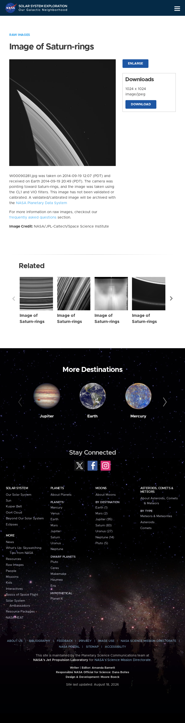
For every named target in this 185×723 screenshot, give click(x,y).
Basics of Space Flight (22, 594)
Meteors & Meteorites (156, 516)
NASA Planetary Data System (41, 203)
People (11, 571)
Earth (92, 416)
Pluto (54, 562)
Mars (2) (101, 513)
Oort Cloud (14, 512)
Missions (12, 576)
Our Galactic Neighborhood (43, 11)
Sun (8, 500)
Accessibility (115, 646)
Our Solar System (18, 494)
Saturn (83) (103, 525)
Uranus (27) (104, 531)
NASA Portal (69, 646)
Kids (9, 582)
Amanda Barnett (103, 667)
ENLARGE (135, 63)
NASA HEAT (15, 617)
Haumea (57, 579)
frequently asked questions (32, 217)
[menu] (177, 9)
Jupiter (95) (103, 519)
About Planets (61, 494)
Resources (13, 559)
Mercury (138, 416)
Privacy (85, 641)
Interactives (14, 588)
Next (171, 298)
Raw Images (19, 35)
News (10, 542)
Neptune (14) (104, 537)
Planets (57, 488)
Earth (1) (101, 507)
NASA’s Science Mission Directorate (123, 660)
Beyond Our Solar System (25, 518)
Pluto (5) (101, 543)
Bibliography (39, 641)
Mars (54, 525)
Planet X (57, 598)
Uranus (56, 543)
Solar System (17, 488)
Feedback (65, 641)
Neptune (57, 549)
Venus (55, 513)
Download (141, 104)
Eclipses (12, 524)
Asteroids (147, 522)
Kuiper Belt (14, 506)
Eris (53, 585)
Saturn (55, 537)
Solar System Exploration (43, 5)
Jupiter (47, 416)
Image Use (106, 641)
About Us (15, 641)
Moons (100, 488)
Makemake (58, 574)
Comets (146, 528)
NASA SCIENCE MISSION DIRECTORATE (148, 641)
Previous (13, 298)
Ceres (55, 568)
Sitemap (92, 646)
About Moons (105, 494)
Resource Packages (20, 611)
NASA (11, 8)
